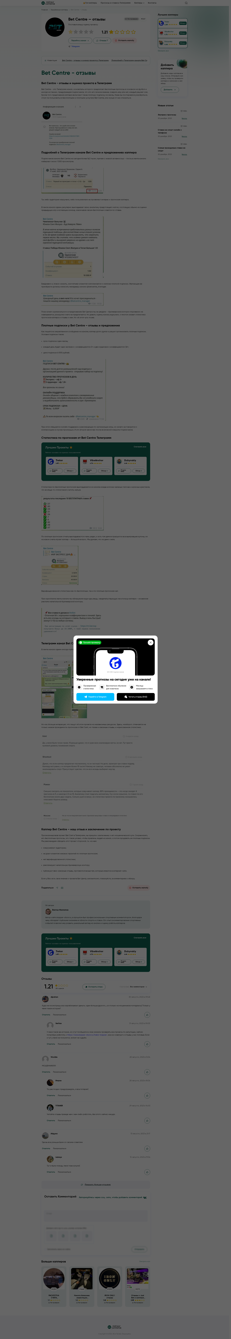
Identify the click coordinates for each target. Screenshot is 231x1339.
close (151, 642)
